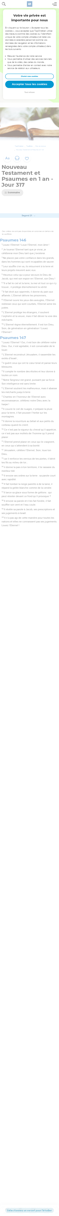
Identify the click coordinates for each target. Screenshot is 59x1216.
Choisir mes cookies (29, 76)
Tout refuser (29, 92)
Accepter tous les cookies (29, 84)
